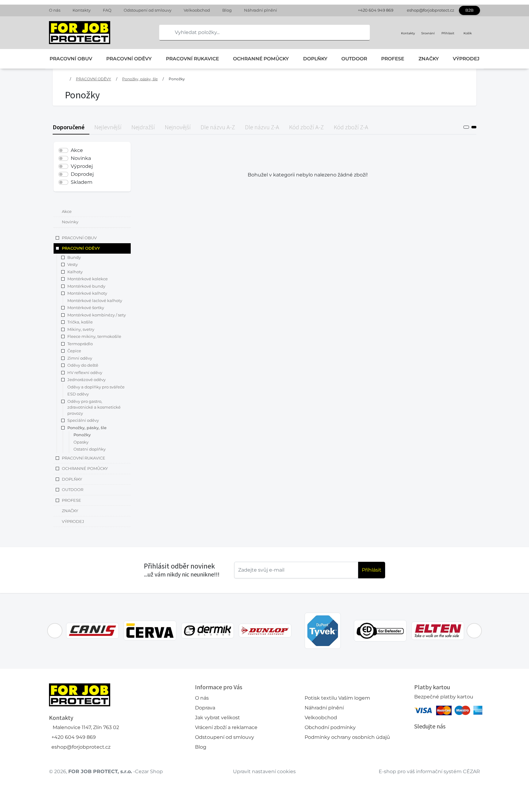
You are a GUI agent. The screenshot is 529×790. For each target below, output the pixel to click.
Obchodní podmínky (330, 727)
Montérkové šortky (85, 307)
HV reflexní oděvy (84, 372)
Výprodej (82, 166)
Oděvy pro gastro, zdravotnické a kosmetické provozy (94, 407)
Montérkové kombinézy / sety (96, 314)
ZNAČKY (428, 59)
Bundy (74, 257)
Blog (227, 10)
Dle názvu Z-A (262, 127)
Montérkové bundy (86, 286)
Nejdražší (143, 127)
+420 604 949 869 (375, 10)
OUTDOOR (354, 59)
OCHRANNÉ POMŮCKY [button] (85, 468)
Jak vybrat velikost (217, 717)
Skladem (81, 182)
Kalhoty (75, 271)
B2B (469, 10)
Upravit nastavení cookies (264, 771)
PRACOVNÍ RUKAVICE (192, 59)
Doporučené (68, 127)
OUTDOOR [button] (72, 489)
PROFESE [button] (71, 500)
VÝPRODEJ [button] (73, 521)
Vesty (72, 264)
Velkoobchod (197, 10)
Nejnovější (178, 127)
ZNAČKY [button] (70, 510)
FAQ (107, 10)
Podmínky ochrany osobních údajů (347, 737)
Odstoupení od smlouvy (147, 10)
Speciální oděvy (83, 420)
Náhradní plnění (260, 10)
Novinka (81, 158)
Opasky (80, 442)
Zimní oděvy (79, 358)
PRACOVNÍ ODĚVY (129, 59)
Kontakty (82, 10)
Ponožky (177, 79)
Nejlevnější (108, 127)
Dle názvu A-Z (218, 127)
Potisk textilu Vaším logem (337, 698)
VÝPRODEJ (466, 59)
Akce (77, 150)
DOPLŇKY (315, 59)
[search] (164, 32)
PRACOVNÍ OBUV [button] (79, 237)
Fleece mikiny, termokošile (94, 336)
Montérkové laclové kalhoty (94, 300)
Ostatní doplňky (89, 449)
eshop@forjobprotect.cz (430, 10)
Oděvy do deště (82, 365)
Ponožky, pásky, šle (140, 79)
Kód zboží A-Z (306, 127)
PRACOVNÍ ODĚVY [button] (81, 248)
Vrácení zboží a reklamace (226, 727)
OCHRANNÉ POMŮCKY (261, 59)
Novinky (70, 222)
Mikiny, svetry (80, 329)
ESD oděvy (78, 394)
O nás (54, 10)
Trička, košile (80, 322)
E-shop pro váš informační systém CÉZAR (429, 771)
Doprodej (82, 174)
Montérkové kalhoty (87, 293)
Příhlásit (371, 570)
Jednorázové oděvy (86, 379)
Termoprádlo (80, 343)
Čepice (74, 351)
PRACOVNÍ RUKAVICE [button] (83, 457)
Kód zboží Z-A (351, 127)
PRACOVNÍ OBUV (71, 59)
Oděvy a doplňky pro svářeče (96, 386)
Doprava (205, 708)
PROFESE (392, 59)
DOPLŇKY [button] (72, 479)
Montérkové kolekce (87, 279)
